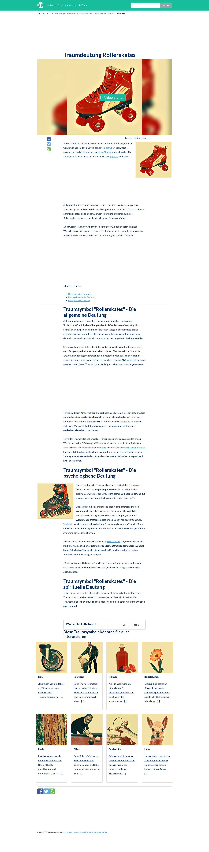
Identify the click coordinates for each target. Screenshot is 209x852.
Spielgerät (130, 360)
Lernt (66, 438)
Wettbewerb (113, 541)
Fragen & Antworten (67, 5)
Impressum (67, 832)
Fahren (67, 412)
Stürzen (84, 506)
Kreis (126, 563)
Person (90, 421)
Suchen (166, 5)
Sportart (114, 156)
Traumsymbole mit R (102, 13)
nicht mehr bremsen (135, 447)
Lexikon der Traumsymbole (78, 13)
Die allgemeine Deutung (79, 294)
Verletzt (67, 524)
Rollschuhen (109, 147)
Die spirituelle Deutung (79, 300)
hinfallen (125, 421)
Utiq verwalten (101, 832)
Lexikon (50, 5)
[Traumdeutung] (40, 5)
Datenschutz (78, 832)
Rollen (87, 346)
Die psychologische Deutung (82, 297)
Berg (103, 447)
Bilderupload (89, 832)
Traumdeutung (56, 13)
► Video (83, 5)
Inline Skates (104, 152)
